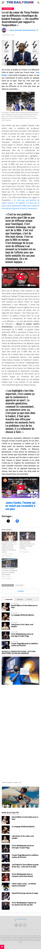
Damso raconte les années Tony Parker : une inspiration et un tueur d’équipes (27, 545)
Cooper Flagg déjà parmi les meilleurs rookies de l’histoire (24, 644)
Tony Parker (19, 585)
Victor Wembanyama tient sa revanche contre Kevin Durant (22, 875)
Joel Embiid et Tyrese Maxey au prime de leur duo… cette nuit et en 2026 (25, 866)
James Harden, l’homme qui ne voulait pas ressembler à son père (20, 506)
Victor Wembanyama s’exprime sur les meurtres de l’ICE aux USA (24, 904)
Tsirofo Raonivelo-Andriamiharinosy (22, 30)
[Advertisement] (20, 710)
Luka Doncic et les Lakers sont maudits (22, 625)
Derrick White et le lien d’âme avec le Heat (24, 606)
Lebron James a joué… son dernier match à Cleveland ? (24, 885)
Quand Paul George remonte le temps (25, 893)
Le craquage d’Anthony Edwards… (23, 615)
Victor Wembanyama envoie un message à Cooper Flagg (22, 635)
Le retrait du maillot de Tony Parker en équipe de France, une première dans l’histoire (9, 571)
